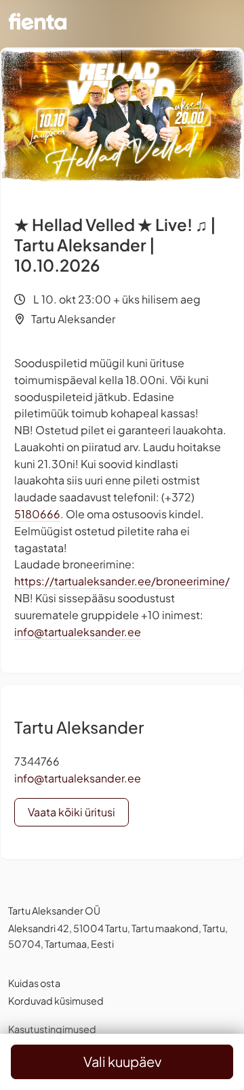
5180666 (37, 514)
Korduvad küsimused (56, 1000)
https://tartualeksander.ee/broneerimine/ (122, 581)
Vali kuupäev (122, 1061)
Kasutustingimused (52, 1029)
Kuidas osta (34, 983)
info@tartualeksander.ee (77, 632)
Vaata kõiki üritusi (71, 812)
